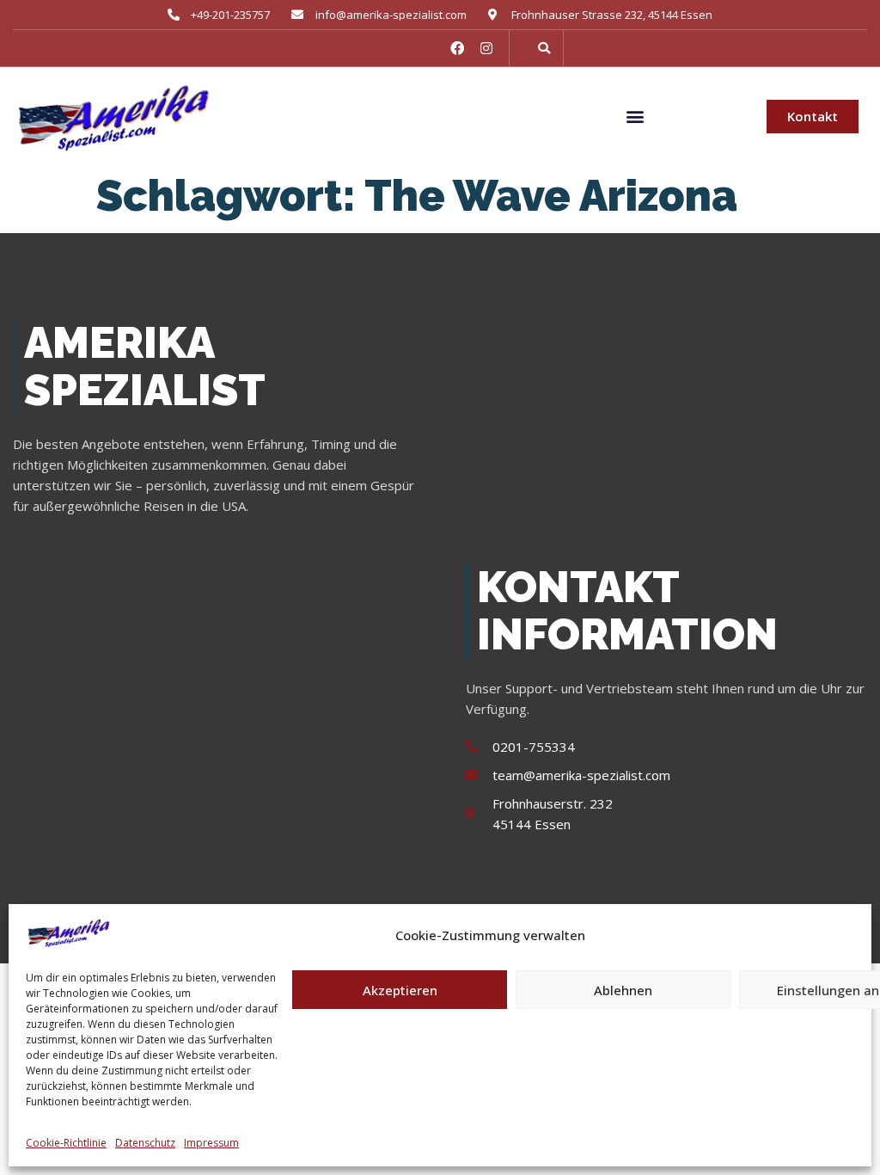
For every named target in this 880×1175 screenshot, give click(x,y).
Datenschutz (145, 1142)
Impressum (211, 1142)
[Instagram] (486, 48)
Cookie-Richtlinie (66, 1142)
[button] (544, 48)
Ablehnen (623, 990)
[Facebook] (457, 48)
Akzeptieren (400, 990)
